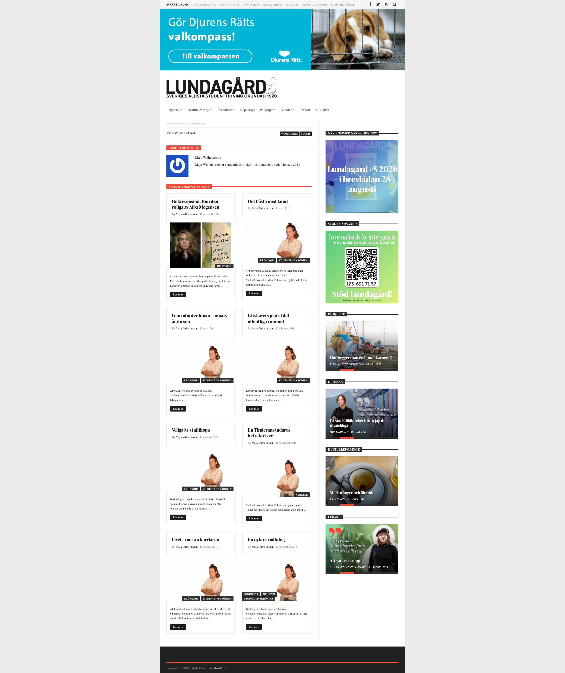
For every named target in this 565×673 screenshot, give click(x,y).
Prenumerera (272, 4)
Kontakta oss (229, 4)
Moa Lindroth (339, 432)
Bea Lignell (338, 499)
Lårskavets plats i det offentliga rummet (268, 318)
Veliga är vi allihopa (191, 430)
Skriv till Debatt (343, 4)
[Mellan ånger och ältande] (362, 480)
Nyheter (302, 494)
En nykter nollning (266, 539)
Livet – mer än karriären (195, 539)
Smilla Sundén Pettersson (348, 567)
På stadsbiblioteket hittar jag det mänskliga (358, 423)
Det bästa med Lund (268, 201)
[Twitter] (378, 4)
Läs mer (178, 294)
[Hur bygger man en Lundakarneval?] (362, 345)
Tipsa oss (292, 4)
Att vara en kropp (345, 560)
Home (169, 123)
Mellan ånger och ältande (352, 492)
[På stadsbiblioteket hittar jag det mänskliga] (362, 413)
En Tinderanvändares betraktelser (269, 433)
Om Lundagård (205, 4)
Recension (224, 266)
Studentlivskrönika (293, 260)
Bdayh (194, 668)
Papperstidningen (315, 4)
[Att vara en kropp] (362, 548)
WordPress (220, 668)
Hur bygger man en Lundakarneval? (361, 357)
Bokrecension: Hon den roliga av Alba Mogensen (195, 204)
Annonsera (251, 4)
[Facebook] (370, 4)
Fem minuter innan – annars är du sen (199, 318)
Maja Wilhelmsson (208, 157)
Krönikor (267, 260)
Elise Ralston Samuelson (347, 364)
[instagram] (386, 4)
